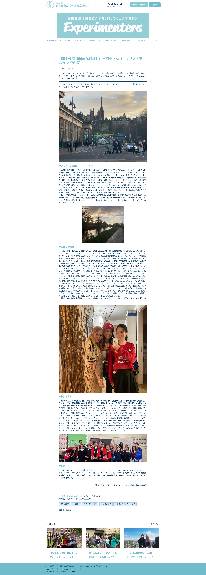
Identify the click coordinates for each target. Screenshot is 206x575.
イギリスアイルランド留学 (125, 504)
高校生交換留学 (65, 40)
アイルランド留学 (90, 504)
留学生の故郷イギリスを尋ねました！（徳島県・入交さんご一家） (103, 555)
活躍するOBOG (95, 40)
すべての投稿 (51, 40)
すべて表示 (155, 524)
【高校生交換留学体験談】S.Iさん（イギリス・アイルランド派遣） (64, 555)
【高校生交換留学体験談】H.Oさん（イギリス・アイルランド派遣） (141, 555)
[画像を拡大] (103, 349)
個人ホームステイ (127, 40)
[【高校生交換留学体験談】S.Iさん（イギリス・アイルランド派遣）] (64, 538)
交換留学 (76, 504)
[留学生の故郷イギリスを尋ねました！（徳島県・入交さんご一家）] (103, 538)
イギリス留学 (106, 504)
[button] (156, 40)
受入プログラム (80, 40)
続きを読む (141, 40)
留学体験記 (64, 504)
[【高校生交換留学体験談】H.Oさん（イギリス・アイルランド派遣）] (141, 538)
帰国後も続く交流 (111, 40)
